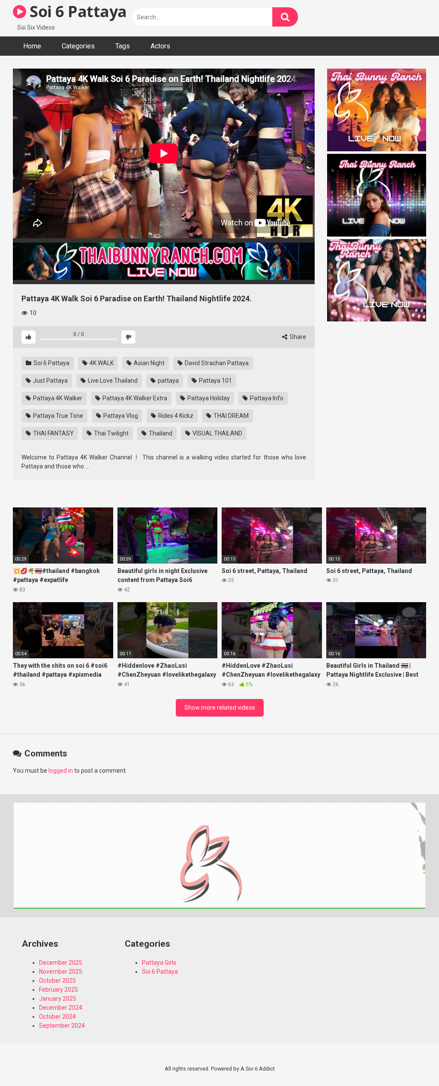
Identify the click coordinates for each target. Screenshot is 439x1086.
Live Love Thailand (112, 380)
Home (32, 46)
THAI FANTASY (53, 433)
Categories (78, 46)
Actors (160, 46)
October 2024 (57, 1016)
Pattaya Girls (159, 962)
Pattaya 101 (215, 380)
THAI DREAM (230, 415)
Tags (122, 46)
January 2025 (57, 998)
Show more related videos (219, 707)
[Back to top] (410, 1060)
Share (297, 336)
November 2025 (60, 971)
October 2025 (57, 980)
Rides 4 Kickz (175, 415)
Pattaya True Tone (57, 415)
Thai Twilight (111, 433)
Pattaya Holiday (208, 398)
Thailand (159, 433)
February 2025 (58, 989)
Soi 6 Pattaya (76, 11)
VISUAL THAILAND (216, 433)
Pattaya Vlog (120, 415)
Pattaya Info (266, 398)
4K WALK (101, 363)
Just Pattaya (50, 380)
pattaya (167, 380)
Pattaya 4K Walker (57, 398)
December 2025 (60, 962)
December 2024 (60, 1007)
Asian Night (148, 363)
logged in (60, 770)
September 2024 (62, 1025)
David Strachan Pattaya (216, 363)
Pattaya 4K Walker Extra (134, 398)
